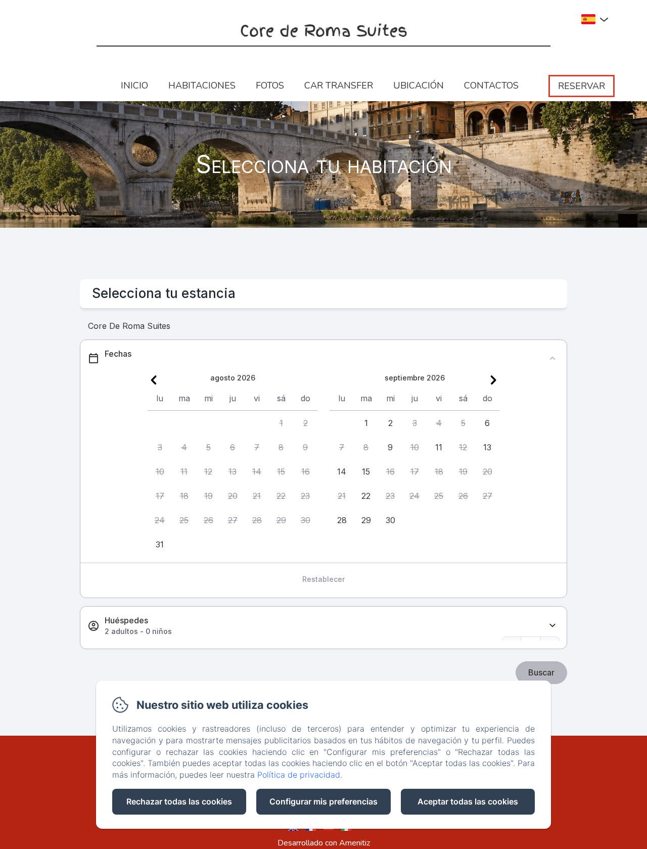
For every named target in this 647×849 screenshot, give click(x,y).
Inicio (134, 85)
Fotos (270, 85)
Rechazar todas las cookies (179, 801)
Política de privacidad (298, 775)
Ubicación (418, 85)
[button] (281, 423)
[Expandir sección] (552, 625)
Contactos (491, 85)
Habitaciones (202, 85)
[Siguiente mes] (493, 380)
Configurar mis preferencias (323, 801)
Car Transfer (338, 85)
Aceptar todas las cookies (468, 801)
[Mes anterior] (154, 380)
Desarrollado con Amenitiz (324, 842)
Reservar (581, 86)
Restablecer (323, 579)
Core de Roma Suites (323, 31)
